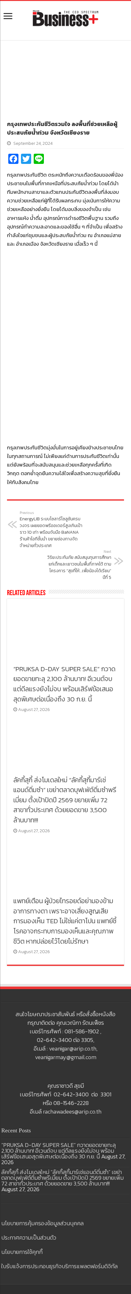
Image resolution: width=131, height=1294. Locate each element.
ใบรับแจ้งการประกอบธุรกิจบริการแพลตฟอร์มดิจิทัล (59, 1266)
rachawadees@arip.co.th (72, 1111)
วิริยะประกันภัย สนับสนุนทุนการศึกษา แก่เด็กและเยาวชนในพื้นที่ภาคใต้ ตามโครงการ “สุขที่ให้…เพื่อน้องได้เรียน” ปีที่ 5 (79, 565)
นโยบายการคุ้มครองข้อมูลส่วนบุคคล (42, 1223)
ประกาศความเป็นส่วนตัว (28, 1237)
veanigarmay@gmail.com (65, 1057)
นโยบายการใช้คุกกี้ (22, 1252)
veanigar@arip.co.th (72, 1048)
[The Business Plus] (65, 18)
